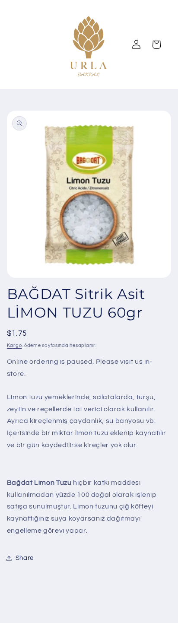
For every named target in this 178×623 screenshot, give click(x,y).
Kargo (14, 345)
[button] (156, 44)
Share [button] (25, 558)
